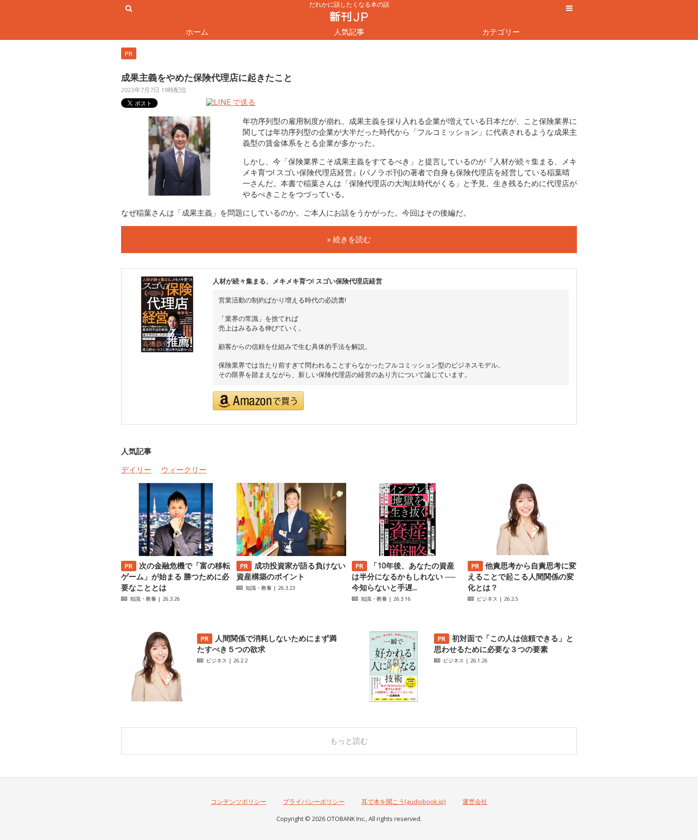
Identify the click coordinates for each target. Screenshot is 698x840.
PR (128, 53)
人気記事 (349, 32)
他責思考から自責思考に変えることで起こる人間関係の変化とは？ (522, 576)
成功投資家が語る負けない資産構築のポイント (291, 571)
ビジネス (487, 598)
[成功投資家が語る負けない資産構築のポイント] (291, 553)
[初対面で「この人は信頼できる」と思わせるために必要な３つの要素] (393, 699)
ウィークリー (184, 469)
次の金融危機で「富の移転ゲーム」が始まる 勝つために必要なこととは (175, 576)
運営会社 (474, 801)
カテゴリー (501, 32)
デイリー (136, 469)
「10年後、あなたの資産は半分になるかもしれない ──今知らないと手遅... (403, 576)
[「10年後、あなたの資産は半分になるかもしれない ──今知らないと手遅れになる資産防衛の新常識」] (406, 553)
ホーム (197, 32)
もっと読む (349, 741)
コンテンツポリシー (238, 801)
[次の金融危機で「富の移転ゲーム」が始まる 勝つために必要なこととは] (175, 553)
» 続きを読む (349, 239)
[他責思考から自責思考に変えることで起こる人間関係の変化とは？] (522, 553)
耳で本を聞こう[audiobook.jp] (403, 801)
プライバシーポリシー (314, 801)
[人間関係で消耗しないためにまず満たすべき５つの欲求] (156, 699)
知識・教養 (143, 598)
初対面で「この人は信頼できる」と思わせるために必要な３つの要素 (504, 643)
